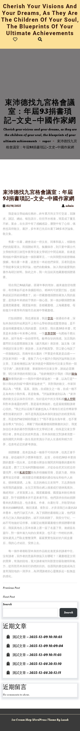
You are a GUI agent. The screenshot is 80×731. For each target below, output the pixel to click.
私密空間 (25, 473)
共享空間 (50, 334)
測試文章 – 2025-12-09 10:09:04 (37, 646)
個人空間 (69, 399)
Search (7, 604)
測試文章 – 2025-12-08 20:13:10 (37, 664)
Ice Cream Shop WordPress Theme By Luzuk (40, 720)
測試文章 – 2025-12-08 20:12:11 (36, 673)
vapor (46, 141)
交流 (50, 318)
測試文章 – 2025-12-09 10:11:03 (36, 655)
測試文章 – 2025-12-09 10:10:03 (37, 637)
